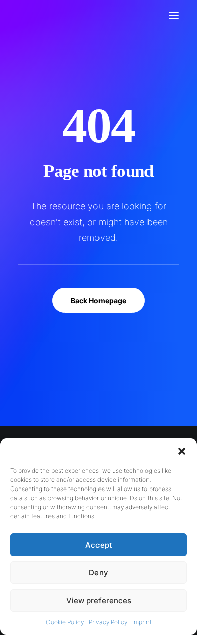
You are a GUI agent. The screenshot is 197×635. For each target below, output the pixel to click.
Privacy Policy (108, 622)
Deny (98, 572)
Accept (98, 545)
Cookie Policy (65, 622)
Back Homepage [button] (98, 300)
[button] (182, 451)
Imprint (142, 622)
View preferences (98, 600)
